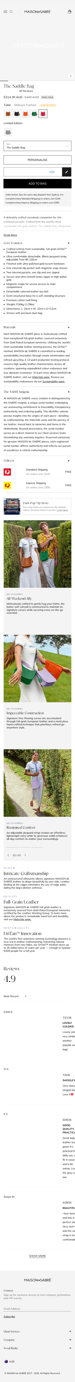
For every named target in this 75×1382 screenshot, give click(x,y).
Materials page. (22, 919)
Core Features (13, 243)
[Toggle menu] (5, 11)
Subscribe (9, 1316)
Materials (9, 327)
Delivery (9, 461)
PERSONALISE (37, 160)
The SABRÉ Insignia (16, 392)
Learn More (62, 510)
